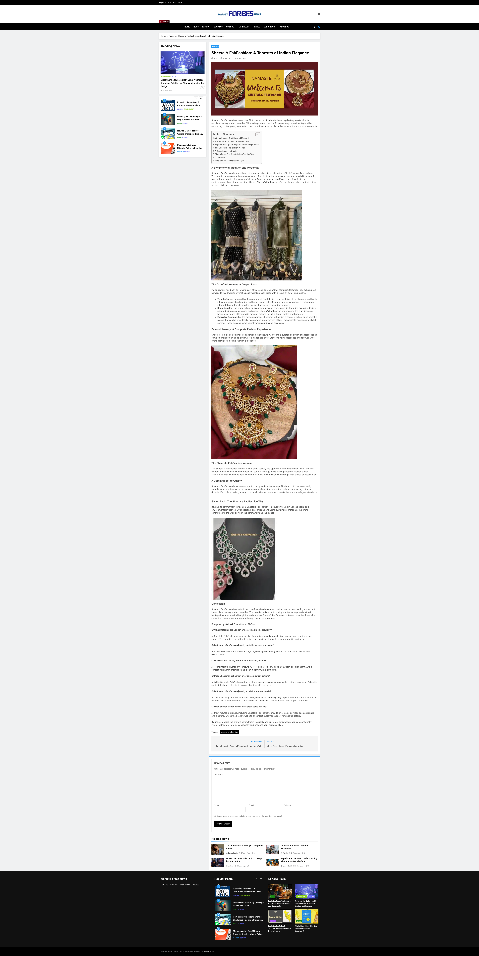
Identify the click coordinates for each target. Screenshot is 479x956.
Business (218, 27)
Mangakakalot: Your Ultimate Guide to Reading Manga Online (189, 119)
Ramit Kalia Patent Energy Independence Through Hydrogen (189, 148)
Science (230, 27)
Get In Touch (270, 27)
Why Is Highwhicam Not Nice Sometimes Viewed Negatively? (306, 928)
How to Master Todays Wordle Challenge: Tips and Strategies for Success (190, 105)
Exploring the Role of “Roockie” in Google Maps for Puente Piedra (279, 928)
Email (252, 805)
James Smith (233, 853)
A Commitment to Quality (226, 151)
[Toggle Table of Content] (256, 134)
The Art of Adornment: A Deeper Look (232, 141)
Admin (216, 58)
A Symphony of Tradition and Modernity (232, 138)
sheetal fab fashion (229, 732)
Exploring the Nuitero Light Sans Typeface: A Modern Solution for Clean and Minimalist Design (182, 83)
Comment (219, 774)
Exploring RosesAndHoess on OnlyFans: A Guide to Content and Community (280, 903)
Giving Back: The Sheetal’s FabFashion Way (234, 154)
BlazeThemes (209, 951)
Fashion (206, 27)
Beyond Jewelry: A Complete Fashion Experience (237, 144)
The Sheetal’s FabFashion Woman (230, 148)
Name (217, 805)
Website (287, 805)
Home (187, 27)
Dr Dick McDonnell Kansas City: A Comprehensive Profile (189, 134)
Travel (256, 27)
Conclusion (220, 157)
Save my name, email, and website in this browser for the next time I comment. (249, 816)
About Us (284, 27)
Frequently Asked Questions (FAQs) (231, 160)
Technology (243, 27)
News (196, 27)
